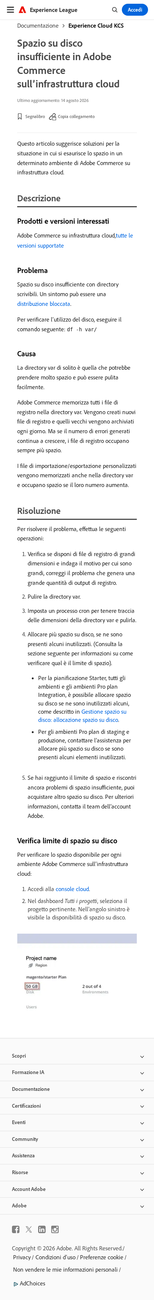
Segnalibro (35, 116)
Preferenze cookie (101, 1257)
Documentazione (38, 25)
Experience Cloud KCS (96, 25)
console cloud (72, 889)
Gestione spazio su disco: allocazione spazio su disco (82, 715)
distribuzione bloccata (43, 303)
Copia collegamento (76, 116)
